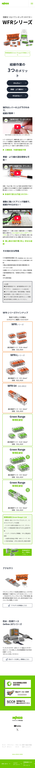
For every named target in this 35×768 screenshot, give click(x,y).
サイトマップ (4, 746)
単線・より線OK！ (17, 89)
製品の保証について (28, 746)
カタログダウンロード (16, 763)
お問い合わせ (4, 763)
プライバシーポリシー (11, 746)
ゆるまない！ (17, 95)
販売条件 (23, 746)
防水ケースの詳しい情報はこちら (19, 659)
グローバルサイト (18, 746)
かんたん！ (17, 83)
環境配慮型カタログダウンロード (27, 763)
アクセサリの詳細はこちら (19, 605)
